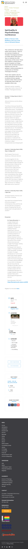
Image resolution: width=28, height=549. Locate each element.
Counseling (7, 13)
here (18, 288)
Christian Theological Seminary (12, 12)
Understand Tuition (7, 467)
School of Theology (7, 479)
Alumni (7, 10)
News (3, 438)
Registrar (4, 470)
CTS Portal (4, 450)
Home (6, 6)
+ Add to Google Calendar (14, 361)
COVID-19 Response (7, 456)
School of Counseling (7, 480)
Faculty (3, 486)
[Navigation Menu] (26, 2)
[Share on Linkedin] (15, 405)
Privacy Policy (10, 543)
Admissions (4, 427)
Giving (3, 436)
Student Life (5, 430)
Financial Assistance (7, 468)
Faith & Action (5, 443)
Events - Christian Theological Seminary (11, 8)
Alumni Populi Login (7, 454)
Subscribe (6, 511)
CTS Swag (4, 449)
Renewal (4, 434)
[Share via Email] (18, 405)
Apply (3, 465)
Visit (3, 463)
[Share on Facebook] (9, 405)
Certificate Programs (7, 482)
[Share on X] (12, 405)
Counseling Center (6, 445)
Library (3, 447)
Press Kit (4, 452)
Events (3, 440)
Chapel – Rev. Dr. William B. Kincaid (12, 382)
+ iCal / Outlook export (14, 365)
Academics (4, 429)
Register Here (14, 308)
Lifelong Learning (6, 484)
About (3, 441)
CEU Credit (13, 10)
